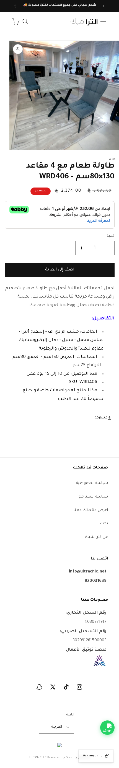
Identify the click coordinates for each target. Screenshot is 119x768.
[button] (103, 21)
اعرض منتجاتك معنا (91, 510)
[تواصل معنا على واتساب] (107, 727)
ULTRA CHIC (37, 757)
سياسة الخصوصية (92, 483)
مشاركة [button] (101, 418)
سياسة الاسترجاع (93, 497)
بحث (104, 524)
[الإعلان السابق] (104, 6)
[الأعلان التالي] (15, 6)
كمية (111, 236)
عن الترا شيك (96, 537)
